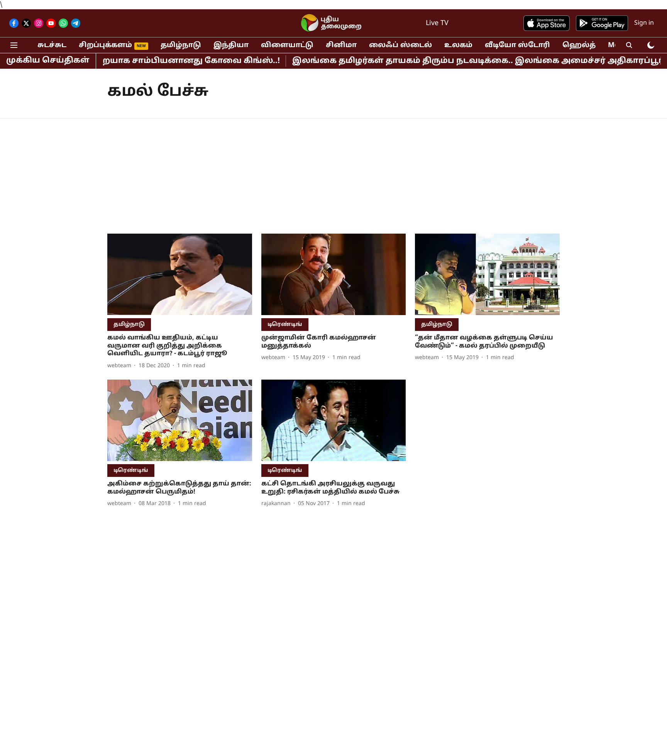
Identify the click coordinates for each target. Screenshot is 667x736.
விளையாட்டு (287, 45)
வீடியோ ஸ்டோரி (517, 45)
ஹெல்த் (579, 45)
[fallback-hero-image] (179, 274)
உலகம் (458, 45)
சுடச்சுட (51, 45)
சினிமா (341, 45)
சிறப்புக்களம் (105, 45)
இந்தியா (231, 45)
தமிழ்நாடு (181, 45)
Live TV (437, 23)
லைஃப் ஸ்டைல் (400, 45)
